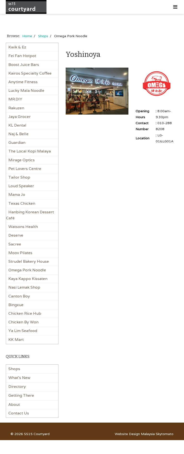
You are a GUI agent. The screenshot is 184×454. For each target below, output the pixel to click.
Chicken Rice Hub (24, 313)
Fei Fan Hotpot (22, 55)
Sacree (14, 244)
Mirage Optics (21, 160)
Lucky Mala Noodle (26, 90)
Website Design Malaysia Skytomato (144, 434)
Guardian (16, 142)
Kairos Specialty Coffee (30, 73)
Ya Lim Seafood (22, 330)
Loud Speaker (21, 185)
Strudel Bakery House (28, 261)
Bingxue (15, 304)
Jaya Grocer (19, 116)
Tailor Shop (19, 177)
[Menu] (175, 7)
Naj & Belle (18, 133)
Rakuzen (16, 108)
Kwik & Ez (17, 47)
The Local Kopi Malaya (29, 151)
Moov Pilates (20, 252)
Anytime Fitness (23, 81)
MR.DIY (15, 99)
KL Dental (17, 125)
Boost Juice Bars (23, 64)
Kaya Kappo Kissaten (27, 278)
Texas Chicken (21, 203)
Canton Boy (19, 296)
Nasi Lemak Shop (24, 287)
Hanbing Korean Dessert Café (30, 215)
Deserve (15, 235)
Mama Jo (16, 194)
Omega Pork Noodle (27, 270)
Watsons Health (23, 226)
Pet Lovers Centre (24, 168)
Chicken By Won (23, 322)
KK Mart (16, 339)
